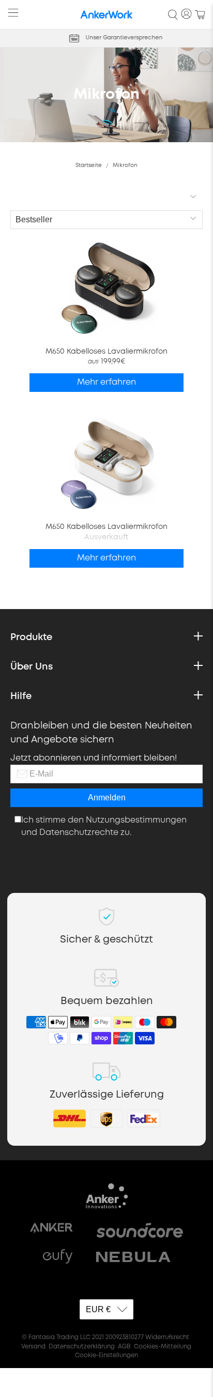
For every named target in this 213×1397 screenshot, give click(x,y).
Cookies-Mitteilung (162, 1346)
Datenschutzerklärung (82, 1346)
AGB (124, 1346)
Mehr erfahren (106, 382)
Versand (33, 1346)
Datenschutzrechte (78, 833)
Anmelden (107, 797)
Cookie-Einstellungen (106, 1355)
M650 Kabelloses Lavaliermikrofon (106, 351)
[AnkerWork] (106, 14)
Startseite (88, 165)
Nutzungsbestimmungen (136, 820)
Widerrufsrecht (167, 1337)
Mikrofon (125, 165)
